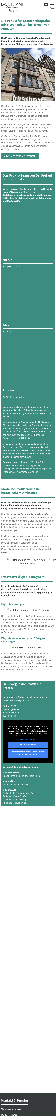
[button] (52, 4)
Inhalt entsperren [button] (28, 744)
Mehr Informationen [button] (28, 739)
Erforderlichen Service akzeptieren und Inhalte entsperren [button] (28, 753)
